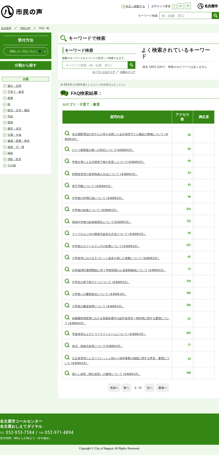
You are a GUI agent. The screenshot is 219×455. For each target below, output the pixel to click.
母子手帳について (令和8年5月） (89, 186)
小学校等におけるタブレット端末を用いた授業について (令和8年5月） (112, 258)
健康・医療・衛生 (18, 140)
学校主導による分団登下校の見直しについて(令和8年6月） (105, 162)
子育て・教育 (15, 91)
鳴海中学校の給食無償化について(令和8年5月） (98, 222)
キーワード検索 (148, 15)
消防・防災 (14, 159)
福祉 (10, 153)
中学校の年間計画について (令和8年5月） (94, 198)
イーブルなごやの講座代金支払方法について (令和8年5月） (105, 234)
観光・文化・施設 (18, 110)
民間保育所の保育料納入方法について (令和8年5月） (101, 174)
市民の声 (39, 11)
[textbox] (185, 15)
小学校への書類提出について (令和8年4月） (96, 294)
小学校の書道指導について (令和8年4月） (94, 306)
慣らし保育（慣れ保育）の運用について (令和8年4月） (103, 374)
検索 (215, 15)
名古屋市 (208, 5)
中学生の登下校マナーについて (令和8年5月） (97, 282)
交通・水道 (14, 134)
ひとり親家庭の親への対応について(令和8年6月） (99, 150)
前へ (126, 388)
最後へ (162, 388)
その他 (11, 165)
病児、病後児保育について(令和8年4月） (94, 346)
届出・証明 (14, 85)
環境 (10, 122)
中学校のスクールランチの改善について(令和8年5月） (102, 246)
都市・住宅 (14, 128)
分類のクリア (127, 72)
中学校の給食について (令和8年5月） (91, 210)
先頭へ (114, 388)
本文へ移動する (135, 6)
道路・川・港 (15, 147)
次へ (149, 388)
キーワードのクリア (103, 72)
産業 (10, 98)
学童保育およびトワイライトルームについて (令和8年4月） (105, 334)
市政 (10, 116)
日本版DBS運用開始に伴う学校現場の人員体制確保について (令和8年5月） (115, 270)
